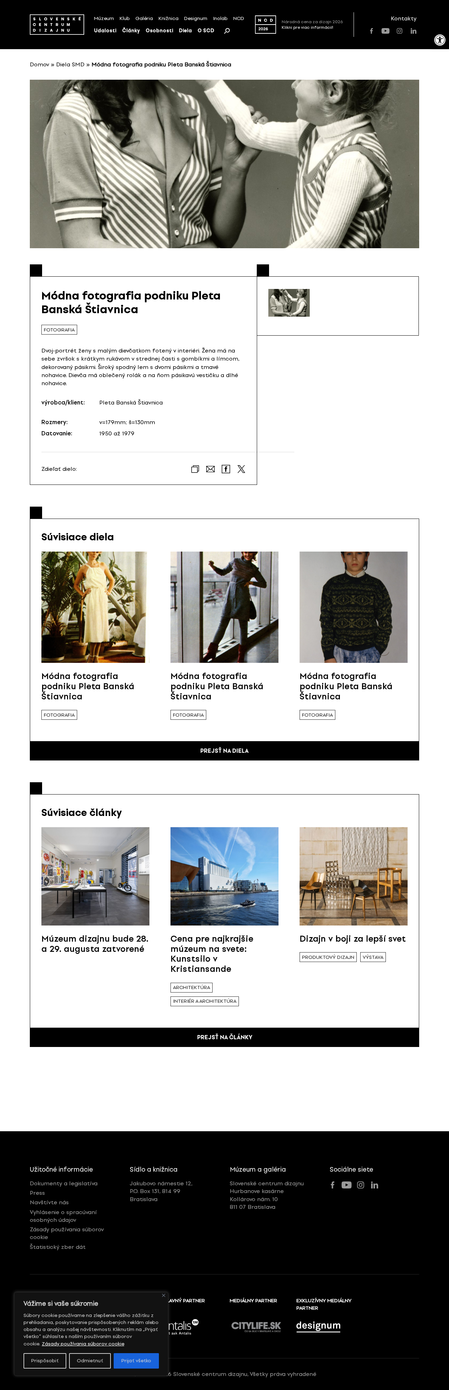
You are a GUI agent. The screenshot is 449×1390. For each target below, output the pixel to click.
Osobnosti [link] (159, 31)
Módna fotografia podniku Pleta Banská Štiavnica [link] (87, 686)
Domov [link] (39, 64)
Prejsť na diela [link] (224, 750)
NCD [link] (238, 18)
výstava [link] (373, 957)
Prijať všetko (136, 1361)
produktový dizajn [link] (328, 957)
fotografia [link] (59, 330)
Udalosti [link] (105, 31)
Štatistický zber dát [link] (58, 1247)
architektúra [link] (191, 987)
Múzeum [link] (104, 18)
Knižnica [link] (169, 18)
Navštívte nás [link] (49, 1202)
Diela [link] (185, 31)
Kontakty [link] (403, 18)
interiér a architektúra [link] (204, 1001)
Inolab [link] (220, 18)
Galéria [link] (144, 18)
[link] (440, 40)
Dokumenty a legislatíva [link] (64, 1183)
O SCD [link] (205, 31)
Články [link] (131, 31)
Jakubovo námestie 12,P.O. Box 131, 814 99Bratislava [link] (161, 1191)
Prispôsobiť (45, 1361)
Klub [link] (125, 18)
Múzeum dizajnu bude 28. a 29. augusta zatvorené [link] (94, 944)
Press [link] (37, 1193)
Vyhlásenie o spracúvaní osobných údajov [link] (63, 1216)
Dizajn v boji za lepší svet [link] (353, 939)
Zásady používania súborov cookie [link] (83, 1344)
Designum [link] (195, 18)
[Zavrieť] (163, 1295)
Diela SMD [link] (70, 64)
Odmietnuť (90, 1361)
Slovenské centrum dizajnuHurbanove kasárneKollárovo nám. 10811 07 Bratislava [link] (267, 1195)
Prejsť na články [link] (224, 1037)
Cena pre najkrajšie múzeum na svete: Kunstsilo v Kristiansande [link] (211, 954)
